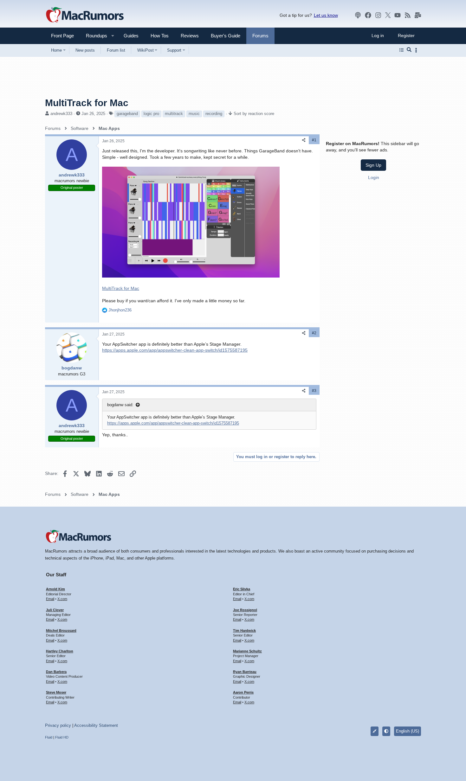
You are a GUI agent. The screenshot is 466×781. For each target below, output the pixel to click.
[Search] (409, 50)
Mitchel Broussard (61, 630)
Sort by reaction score (254, 113)
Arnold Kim (55, 589)
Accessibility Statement (96, 725)
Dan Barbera (56, 672)
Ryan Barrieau (244, 672)
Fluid (48, 737)
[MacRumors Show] (358, 15)
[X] (388, 15)
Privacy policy (58, 725)
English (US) (407, 731)
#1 (314, 140)
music (194, 113)
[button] (94, 35)
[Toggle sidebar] (417, 50)
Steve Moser (56, 692)
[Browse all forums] (401, 50)
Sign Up (373, 164)
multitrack (174, 113)
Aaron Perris (243, 692)
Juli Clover (55, 610)
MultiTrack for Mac (120, 288)
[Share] (304, 140)
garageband (127, 113)
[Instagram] (378, 15)
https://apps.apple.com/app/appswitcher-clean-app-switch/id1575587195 (175, 350)
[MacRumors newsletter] (418, 15)
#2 (314, 333)
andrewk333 (61, 113)
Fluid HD (61, 737)
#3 (314, 390)
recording (213, 113)
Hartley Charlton (59, 651)
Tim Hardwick (244, 630)
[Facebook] (368, 15)
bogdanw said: (120, 404)
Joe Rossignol (245, 610)
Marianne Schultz (247, 651)
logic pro (151, 113)
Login (373, 177)
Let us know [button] (326, 15)
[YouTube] (397, 15)
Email (50, 599)
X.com (62, 599)
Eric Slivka (241, 589)
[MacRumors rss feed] (408, 15)
